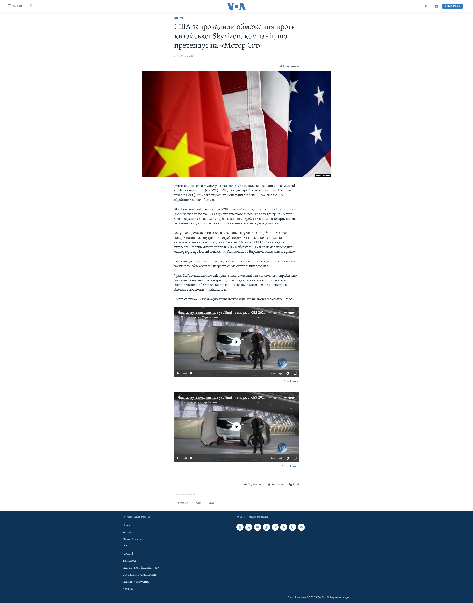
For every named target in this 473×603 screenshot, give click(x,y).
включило (236, 186)
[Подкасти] (292, 527)
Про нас (128, 525)
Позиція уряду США (136, 581)
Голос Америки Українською (200, 317)
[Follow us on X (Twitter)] (248, 527)
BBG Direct (129, 560)
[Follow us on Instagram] (266, 527)
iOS (125, 546)
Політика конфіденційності (141, 567)
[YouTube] (436, 6)
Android (128, 553)
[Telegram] (425, 6)
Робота (127, 532)
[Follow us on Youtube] (257, 527)
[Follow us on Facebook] (240, 527)
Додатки (128, 588)
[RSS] (283, 527)
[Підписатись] (301, 527)
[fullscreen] (295, 373)
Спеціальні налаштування (140, 574)
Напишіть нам (132, 539)
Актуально (183, 18)
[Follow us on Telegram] (275, 527)
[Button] (289, 66)
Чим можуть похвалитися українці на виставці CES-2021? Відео (227, 313)
